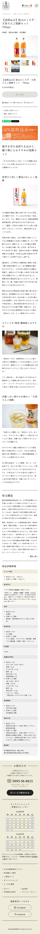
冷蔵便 (21, 592)
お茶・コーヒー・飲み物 (21, 14)
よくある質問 (9, 884)
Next (33, 47)
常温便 (4, 32)
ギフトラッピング (10, 880)
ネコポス (33, 592)
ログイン (7, 889)
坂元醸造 (23, 32)
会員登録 (25, 889)
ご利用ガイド (9, 876)
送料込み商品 (13, 32)
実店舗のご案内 (10, 873)
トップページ (6, 14)
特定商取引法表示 (10, 892)
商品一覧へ (34, 556)
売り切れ (20, 94)
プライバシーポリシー (29, 892)
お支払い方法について (11, 110)
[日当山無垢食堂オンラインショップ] (6, 6)
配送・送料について (10, 114)
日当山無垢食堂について (13, 869)
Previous (6, 47)
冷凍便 (27, 592)
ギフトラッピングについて (13, 117)
